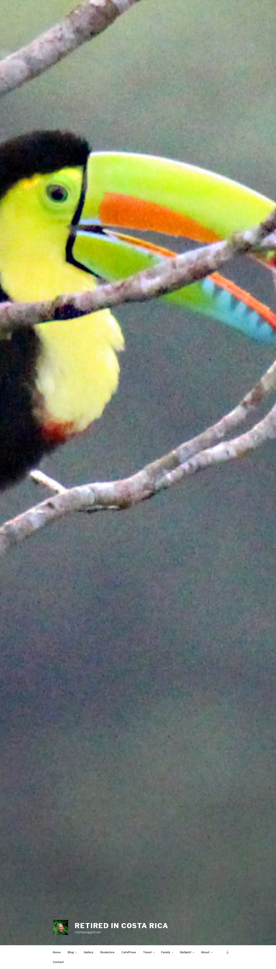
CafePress (129, 952)
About (205, 952)
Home (57, 952)
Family (165, 952)
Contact (58, 962)
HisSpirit (185, 952)
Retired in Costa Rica (121, 926)
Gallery (88, 952)
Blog (71, 952)
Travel (147, 952)
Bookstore (107, 952)
